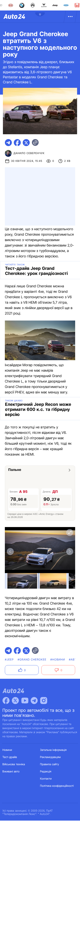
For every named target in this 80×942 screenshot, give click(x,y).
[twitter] (26, 142)
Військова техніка (14, 764)
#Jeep (9, 659)
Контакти (46, 778)
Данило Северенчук (29, 153)
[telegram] (8, 142)
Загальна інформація (53, 750)
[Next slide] (69, 551)
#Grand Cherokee (32, 659)
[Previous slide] (10, 551)
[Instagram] (43, 700)
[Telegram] (34, 700)
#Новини (57, 659)
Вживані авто (11, 771)
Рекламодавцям (50, 757)
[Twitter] (15, 700)
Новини (7, 750)
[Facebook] (6, 700)
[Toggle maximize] (69, 532)
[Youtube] (24, 700)
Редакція (45, 771)
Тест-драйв (10, 757)
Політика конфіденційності (57, 786)
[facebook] (17, 142)
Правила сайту (49, 764)
